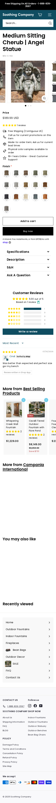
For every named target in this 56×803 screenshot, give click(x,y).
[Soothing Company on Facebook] (35, 705)
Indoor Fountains (37, 717)
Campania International (23, 467)
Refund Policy (10, 757)
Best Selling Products (24, 391)
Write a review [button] (28, 331)
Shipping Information (14, 721)
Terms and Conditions (14, 748)
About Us (7, 717)
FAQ (5, 726)
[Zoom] (44, 98)
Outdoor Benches (37, 730)
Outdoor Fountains (38, 721)
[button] (10, 125)
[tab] (28, 252)
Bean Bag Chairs (37, 734)
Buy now (28, 231)
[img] (9, 352)
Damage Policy (11, 744)
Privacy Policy (10, 761)
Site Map (7, 766)
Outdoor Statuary (37, 726)
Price (6, 112)
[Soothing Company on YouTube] (40, 705)
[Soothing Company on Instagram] (29, 705)
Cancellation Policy (13, 753)
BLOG (5, 730)
